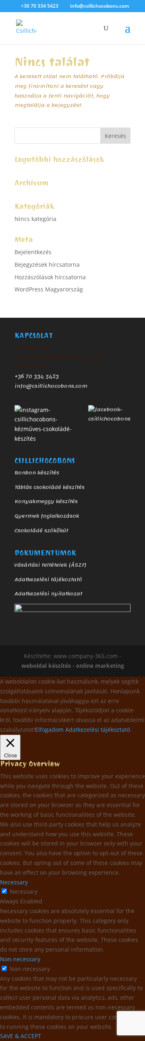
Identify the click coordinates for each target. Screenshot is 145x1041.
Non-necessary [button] (20, 959)
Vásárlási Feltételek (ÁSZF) (50, 565)
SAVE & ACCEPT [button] (20, 1036)
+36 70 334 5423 (36, 376)
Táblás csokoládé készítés (49, 487)
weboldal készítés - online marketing (72, 665)
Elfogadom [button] (49, 729)
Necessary (23, 891)
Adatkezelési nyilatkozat (48, 594)
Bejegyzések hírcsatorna (47, 264)
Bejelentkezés (33, 252)
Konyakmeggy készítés (46, 501)
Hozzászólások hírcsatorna (50, 277)
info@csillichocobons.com (50, 386)
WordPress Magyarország (48, 289)
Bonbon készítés (36, 473)
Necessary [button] (14, 882)
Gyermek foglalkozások (46, 516)
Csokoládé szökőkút (41, 530)
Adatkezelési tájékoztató (48, 579)
